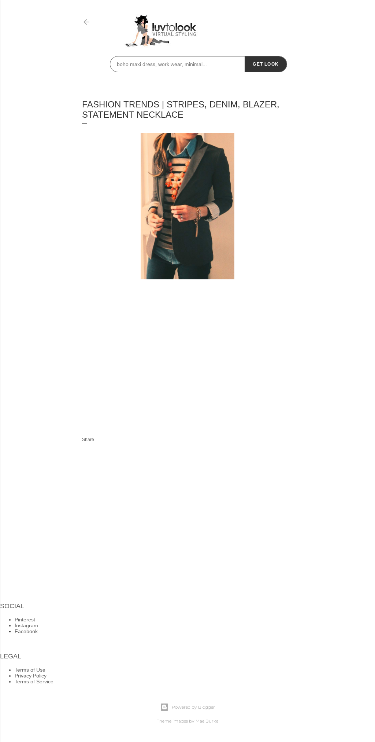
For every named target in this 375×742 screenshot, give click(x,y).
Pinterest (25, 619)
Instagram (26, 625)
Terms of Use (30, 670)
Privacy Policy (31, 676)
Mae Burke (207, 721)
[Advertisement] (143, 362)
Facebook (26, 631)
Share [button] (88, 439)
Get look (266, 64)
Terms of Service (34, 681)
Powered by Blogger (193, 707)
